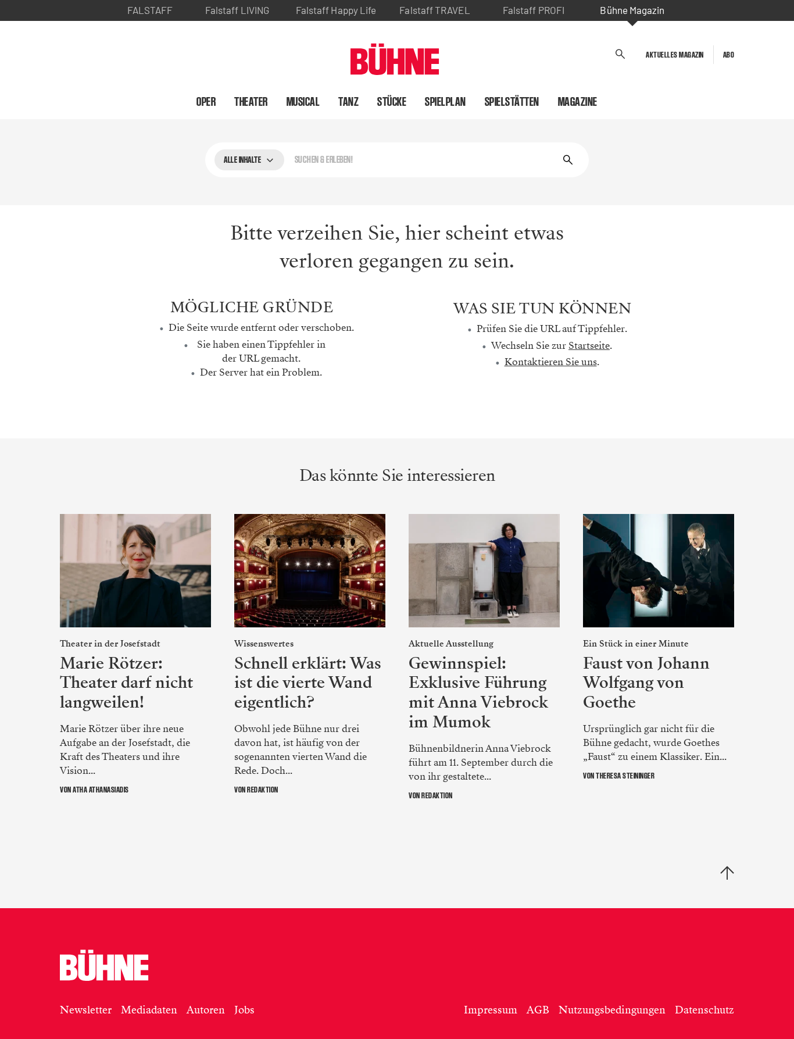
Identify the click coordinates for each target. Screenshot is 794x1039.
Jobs (244, 1010)
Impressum (490, 1010)
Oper (206, 101)
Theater (251, 101)
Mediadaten (149, 1010)
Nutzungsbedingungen (612, 1010)
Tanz (348, 101)
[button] (620, 54)
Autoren (206, 1010)
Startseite (589, 345)
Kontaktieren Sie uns (551, 362)
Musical (303, 101)
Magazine (578, 101)
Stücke (391, 101)
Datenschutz (704, 1010)
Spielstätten (512, 101)
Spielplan (445, 101)
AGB (538, 1010)
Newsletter (86, 1010)
